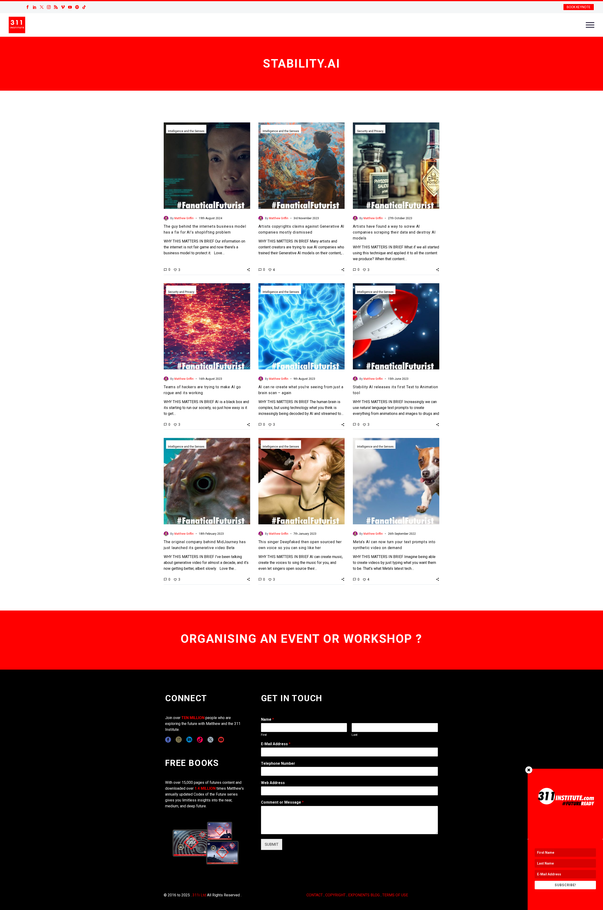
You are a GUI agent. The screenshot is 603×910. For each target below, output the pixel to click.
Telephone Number (278, 763)
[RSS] (55, 7)
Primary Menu (590, 24)
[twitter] (210, 740)
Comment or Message (282, 802)
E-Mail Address (275, 744)
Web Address (273, 783)
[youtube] (221, 740)
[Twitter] (41, 7)
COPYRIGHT (335, 895)
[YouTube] (69, 7)
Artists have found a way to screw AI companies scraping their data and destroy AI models (394, 232)
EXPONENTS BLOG (364, 895)
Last (355, 734)
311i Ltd (199, 895)
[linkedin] (189, 740)
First (264, 734)
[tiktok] (200, 740)
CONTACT (314, 895)
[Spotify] (77, 7)
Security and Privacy (370, 131)
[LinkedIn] (34, 7)
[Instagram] (48, 7)
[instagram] (179, 740)
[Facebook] (27, 7)
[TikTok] (84, 7)
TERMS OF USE (395, 895)
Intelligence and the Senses (186, 131)
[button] (248, 269)
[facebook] (168, 740)
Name (267, 719)
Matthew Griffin (184, 218)
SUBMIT (271, 844)
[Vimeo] (62, 7)
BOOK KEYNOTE (579, 7)
